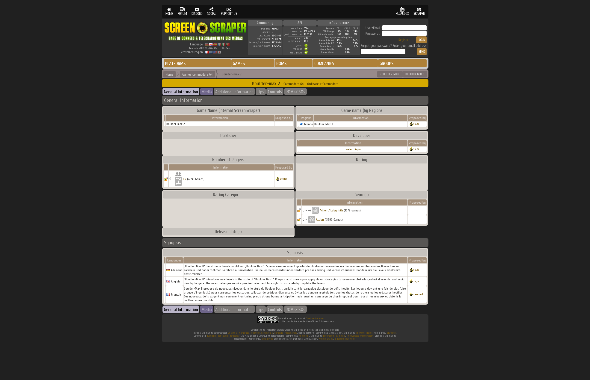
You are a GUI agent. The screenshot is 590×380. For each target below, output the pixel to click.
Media (206, 92)
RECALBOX (402, 13)
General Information (181, 92)
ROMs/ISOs (295, 92)
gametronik (267, 332)
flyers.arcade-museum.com (360, 335)
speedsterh (418, 294)
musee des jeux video (344, 338)
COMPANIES (324, 63)
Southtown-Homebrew (228, 335)
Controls (275, 92)
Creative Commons (315, 318)
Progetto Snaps (326, 338)
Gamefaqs (244, 332)
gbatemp (391, 332)
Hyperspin (211, 335)
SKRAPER (419, 14)
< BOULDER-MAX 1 (390, 74)
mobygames (291, 332)
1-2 (184, 179)
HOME (169, 14)
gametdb (278, 332)
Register (404, 40)
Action (320, 220)
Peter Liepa (353, 149)
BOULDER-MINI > (415, 74)
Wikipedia (232, 332)
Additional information (234, 92)
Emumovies (328, 335)
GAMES (239, 63)
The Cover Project (364, 332)
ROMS (281, 63)
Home (169, 74)
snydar (416, 123)
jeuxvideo (255, 332)
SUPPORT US (229, 14)
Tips (260, 92)
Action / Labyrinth (331, 210)
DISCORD (197, 14)
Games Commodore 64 (197, 74)
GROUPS (387, 63)
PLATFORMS (175, 63)
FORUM (182, 14)
